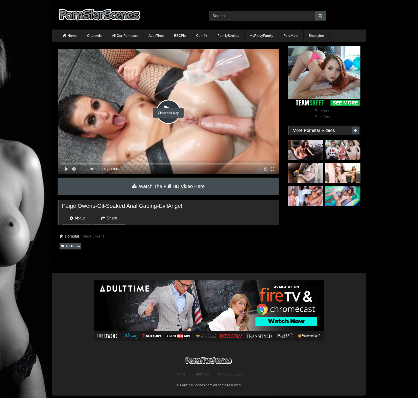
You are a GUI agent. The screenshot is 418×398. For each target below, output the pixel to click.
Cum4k (201, 36)
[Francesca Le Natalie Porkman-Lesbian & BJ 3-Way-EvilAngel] (342, 173)
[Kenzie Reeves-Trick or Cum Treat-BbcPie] (305, 173)
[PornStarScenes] (100, 16)
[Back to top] (403, 383)
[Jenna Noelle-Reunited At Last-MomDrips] (342, 150)
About (79, 218)
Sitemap (201, 374)
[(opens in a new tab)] (305, 196)
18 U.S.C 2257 (230, 374)
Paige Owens (92, 236)
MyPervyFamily (261, 36)
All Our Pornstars (125, 36)
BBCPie (180, 36)
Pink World (324, 117)
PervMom (291, 36)
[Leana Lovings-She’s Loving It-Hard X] (305, 150)
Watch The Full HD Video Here (171, 186)
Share (111, 218)
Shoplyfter (316, 36)
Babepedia (324, 111)
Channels (94, 36)
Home (72, 36)
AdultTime (156, 36)
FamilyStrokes (228, 36)
